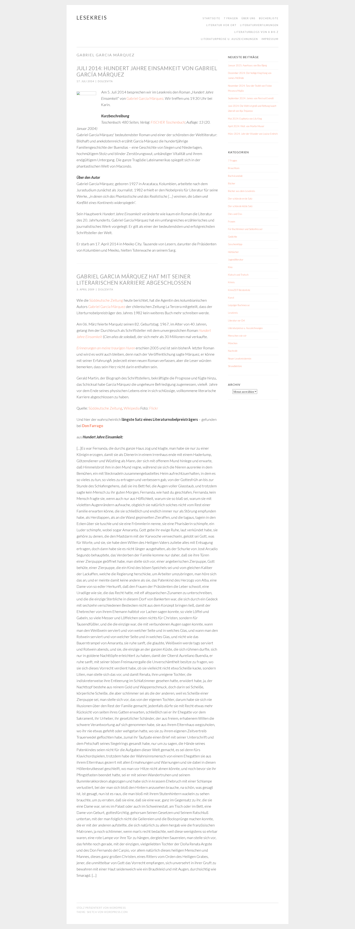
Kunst (231, 297)
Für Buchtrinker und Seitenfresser (245, 229)
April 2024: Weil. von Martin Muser (246, 126)
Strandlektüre (235, 366)
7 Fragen (231, 18)
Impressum (269, 38)
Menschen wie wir (237, 335)
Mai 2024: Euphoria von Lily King (245, 118)
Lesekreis (92, 17)
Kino (230, 267)
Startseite (211, 18)
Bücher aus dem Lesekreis (241, 191)
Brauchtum (233, 168)
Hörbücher (233, 251)
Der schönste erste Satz (240, 198)
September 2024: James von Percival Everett (251, 98)
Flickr (153, 408)
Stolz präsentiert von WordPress (101, 907)
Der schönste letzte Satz (240, 206)
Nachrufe (232, 350)
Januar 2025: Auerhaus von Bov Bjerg (247, 65)
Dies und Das (235, 213)
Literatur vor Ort (221, 25)
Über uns (248, 18)
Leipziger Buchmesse (239, 305)
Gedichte (232, 236)
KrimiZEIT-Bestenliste (239, 290)
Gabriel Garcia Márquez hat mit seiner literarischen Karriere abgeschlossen (134, 279)
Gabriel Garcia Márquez (106, 306)
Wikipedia (132, 408)
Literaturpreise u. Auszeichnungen (229, 38)
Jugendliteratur (235, 259)
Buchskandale (235, 175)
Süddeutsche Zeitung (106, 300)
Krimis (231, 282)
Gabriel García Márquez (144, 98)
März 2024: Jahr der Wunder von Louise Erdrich (253, 133)
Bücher (231, 183)
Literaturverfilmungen (259, 25)
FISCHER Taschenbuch (168, 122)
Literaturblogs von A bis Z (256, 31)
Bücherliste (268, 18)
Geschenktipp (235, 244)
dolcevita (105, 81)
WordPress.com (116, 912)
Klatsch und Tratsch (238, 274)
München (232, 343)
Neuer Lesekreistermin (239, 358)
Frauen (231, 221)
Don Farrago (92, 425)
